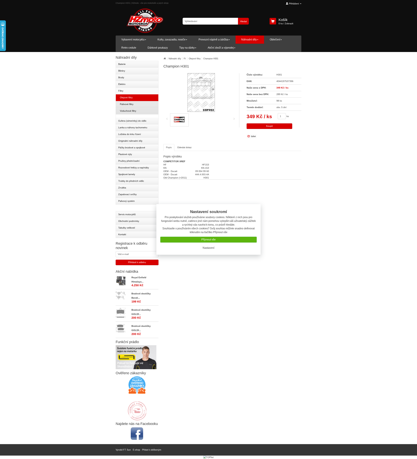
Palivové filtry (126, 104)
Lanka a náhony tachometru (132, 127)
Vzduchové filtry (128, 111)
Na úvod (164, 58)
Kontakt (122, 234)
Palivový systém (126, 201)
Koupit (269, 126)
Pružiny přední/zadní (129, 161)
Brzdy (121, 77)
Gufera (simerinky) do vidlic (132, 120)
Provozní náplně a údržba (213, 39)
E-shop (136, 449)
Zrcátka (122, 187)
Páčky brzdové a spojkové (131, 147)
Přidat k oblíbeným (151, 449)
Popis (169, 147)
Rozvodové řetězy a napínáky (133, 167)
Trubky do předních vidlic (131, 181)
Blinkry (121, 70)
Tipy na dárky (187, 47)
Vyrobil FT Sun (123, 449)
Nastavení (208, 247)
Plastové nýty (125, 154)
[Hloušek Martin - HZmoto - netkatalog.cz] (137, 407)
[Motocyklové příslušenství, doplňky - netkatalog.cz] (137, 418)
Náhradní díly (249, 39)
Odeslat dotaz (184, 147)
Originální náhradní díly (130, 141)
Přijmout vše (208, 239)
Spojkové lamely (126, 174)
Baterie (122, 64)
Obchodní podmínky (128, 221)
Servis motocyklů (127, 214)
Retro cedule (128, 47)
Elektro (121, 84)
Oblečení (275, 39)
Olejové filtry (195, 58)
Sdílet (253, 136)
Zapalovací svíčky (127, 194)
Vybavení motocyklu (132, 39)
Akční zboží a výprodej (221, 47)
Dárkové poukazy (158, 47)
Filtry (120, 90)
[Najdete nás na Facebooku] (137, 433)
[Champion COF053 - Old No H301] (201, 92)
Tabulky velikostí (126, 227)
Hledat (243, 21)
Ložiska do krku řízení (129, 134)
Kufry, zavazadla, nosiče (172, 39)
